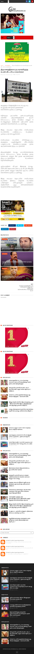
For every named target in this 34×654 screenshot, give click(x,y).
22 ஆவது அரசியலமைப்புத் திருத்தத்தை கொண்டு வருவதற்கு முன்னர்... (17, 262)
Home (2, 37)
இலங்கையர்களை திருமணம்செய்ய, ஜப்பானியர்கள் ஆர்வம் (19, 469)
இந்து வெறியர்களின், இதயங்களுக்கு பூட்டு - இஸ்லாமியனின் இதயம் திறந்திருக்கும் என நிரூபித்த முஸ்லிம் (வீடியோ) (21, 403)
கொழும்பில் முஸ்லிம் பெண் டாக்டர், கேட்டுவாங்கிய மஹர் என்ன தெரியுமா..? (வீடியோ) (20, 389)
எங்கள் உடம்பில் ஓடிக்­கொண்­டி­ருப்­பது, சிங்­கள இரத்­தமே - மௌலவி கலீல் (20, 395)
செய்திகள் (7, 65)
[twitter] (30, 1)
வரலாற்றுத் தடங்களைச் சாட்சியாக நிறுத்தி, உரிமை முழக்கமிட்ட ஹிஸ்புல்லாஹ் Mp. (20, 435)
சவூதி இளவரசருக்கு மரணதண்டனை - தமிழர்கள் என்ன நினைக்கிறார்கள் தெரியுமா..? (20, 520)
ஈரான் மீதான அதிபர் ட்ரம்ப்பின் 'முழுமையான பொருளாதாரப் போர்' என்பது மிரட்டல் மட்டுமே (20, 443)
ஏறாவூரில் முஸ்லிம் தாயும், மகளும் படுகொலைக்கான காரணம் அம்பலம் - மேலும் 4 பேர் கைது (19, 477)
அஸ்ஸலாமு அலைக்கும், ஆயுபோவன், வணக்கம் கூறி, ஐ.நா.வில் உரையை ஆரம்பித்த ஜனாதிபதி (20, 491)
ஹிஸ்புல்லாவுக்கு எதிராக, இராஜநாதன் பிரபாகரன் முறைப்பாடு (17, 248)
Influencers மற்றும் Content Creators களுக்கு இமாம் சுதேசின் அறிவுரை (19, 428)
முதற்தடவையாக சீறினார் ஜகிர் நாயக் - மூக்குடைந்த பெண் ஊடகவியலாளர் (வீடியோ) (20, 484)
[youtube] (32, 1)
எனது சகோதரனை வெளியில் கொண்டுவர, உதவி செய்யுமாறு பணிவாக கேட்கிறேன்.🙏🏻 (21, 410)
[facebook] (27, 1)
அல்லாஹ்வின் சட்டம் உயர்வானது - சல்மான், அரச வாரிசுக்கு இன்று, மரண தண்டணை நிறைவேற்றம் (20, 382)
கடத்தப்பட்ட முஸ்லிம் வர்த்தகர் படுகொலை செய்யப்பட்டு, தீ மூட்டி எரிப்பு (21, 512)
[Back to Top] (17, 652)
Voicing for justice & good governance (15, 540)
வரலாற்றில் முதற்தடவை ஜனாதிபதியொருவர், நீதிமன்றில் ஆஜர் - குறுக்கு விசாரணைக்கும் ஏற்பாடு (20, 498)
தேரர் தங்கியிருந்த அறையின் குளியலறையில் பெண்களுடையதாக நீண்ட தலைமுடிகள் (13, 277)
